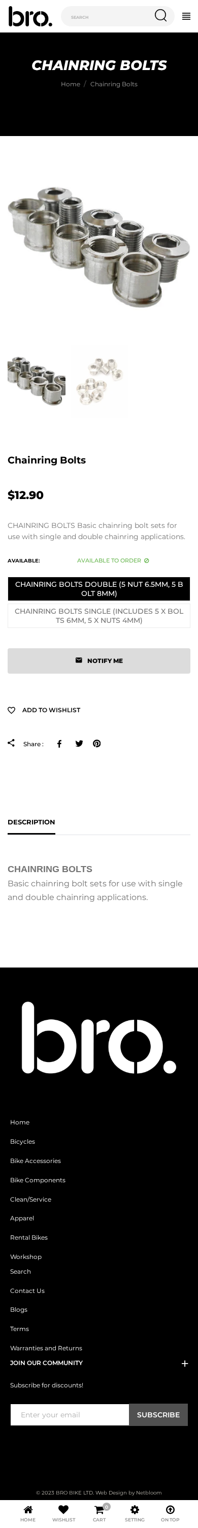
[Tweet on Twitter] (79, 743)
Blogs (18, 1309)
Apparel (22, 1218)
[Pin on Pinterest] (97, 743)
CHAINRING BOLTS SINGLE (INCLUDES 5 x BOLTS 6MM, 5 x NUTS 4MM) (99, 616)
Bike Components (37, 1180)
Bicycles (22, 1141)
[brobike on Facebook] (16, 1446)
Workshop (26, 1256)
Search (20, 1271)
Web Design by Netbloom (128, 1492)
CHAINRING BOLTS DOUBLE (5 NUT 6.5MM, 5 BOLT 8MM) (99, 589)
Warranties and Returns (46, 1348)
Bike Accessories (35, 1161)
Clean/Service (30, 1199)
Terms (19, 1329)
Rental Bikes (29, 1237)
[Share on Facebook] (61, 743)
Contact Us (27, 1290)
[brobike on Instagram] (40, 1446)
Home (19, 1122)
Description (31, 822)
